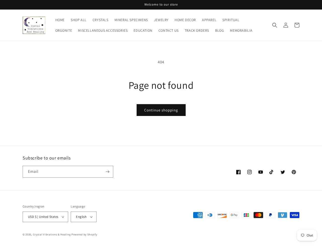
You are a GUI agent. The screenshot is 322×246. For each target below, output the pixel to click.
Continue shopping (161, 110)
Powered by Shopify (84, 234)
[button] (274, 25)
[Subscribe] (107, 172)
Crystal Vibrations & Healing (52, 234)
